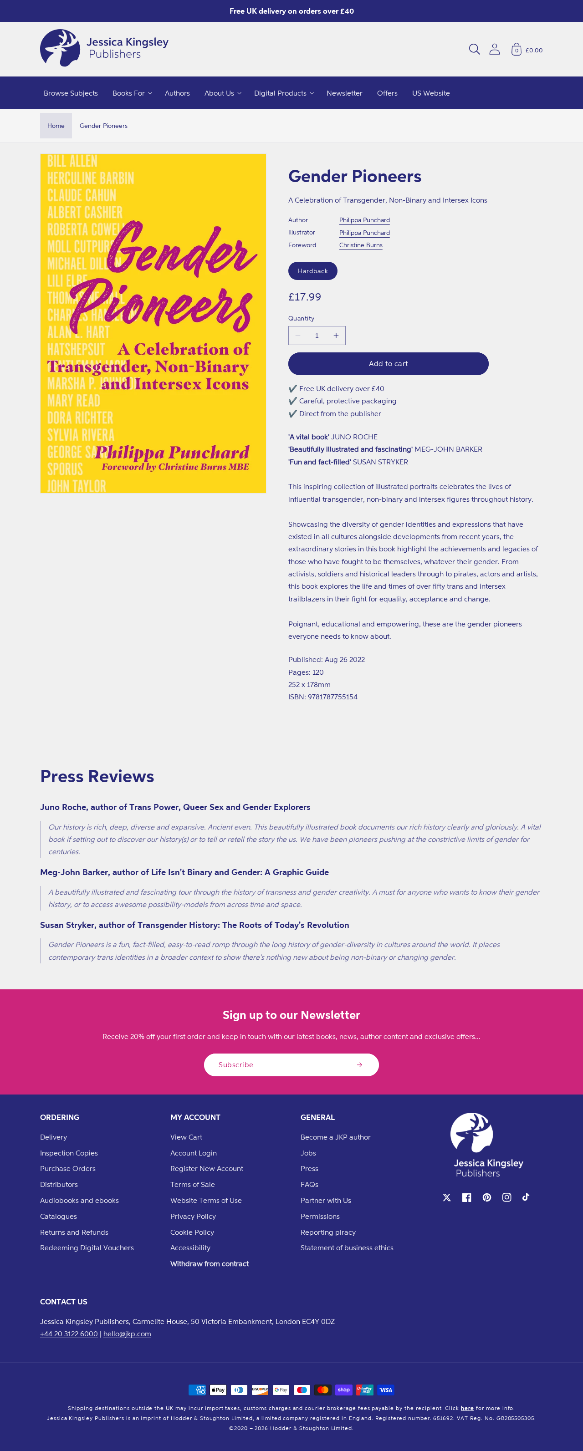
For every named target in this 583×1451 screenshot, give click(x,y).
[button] (474, 49)
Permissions (320, 1216)
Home (56, 125)
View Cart (186, 1137)
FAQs (309, 1184)
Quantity (301, 318)
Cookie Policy (192, 1232)
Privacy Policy (193, 1216)
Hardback (313, 271)
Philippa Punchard (364, 220)
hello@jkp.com (127, 1333)
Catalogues (58, 1216)
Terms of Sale (192, 1184)
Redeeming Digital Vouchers (87, 1247)
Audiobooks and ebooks (79, 1200)
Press (309, 1168)
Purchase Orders (68, 1168)
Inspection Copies (69, 1153)
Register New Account (206, 1168)
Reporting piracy (328, 1232)
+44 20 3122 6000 (69, 1333)
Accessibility (190, 1247)
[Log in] (494, 49)
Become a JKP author (336, 1137)
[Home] (104, 49)
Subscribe (236, 1064)
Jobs (308, 1153)
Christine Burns (361, 245)
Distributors (59, 1184)
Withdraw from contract (209, 1263)
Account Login (193, 1153)
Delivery (53, 1137)
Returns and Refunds (74, 1232)
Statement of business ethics (347, 1247)
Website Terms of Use (206, 1200)
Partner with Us (326, 1200)
